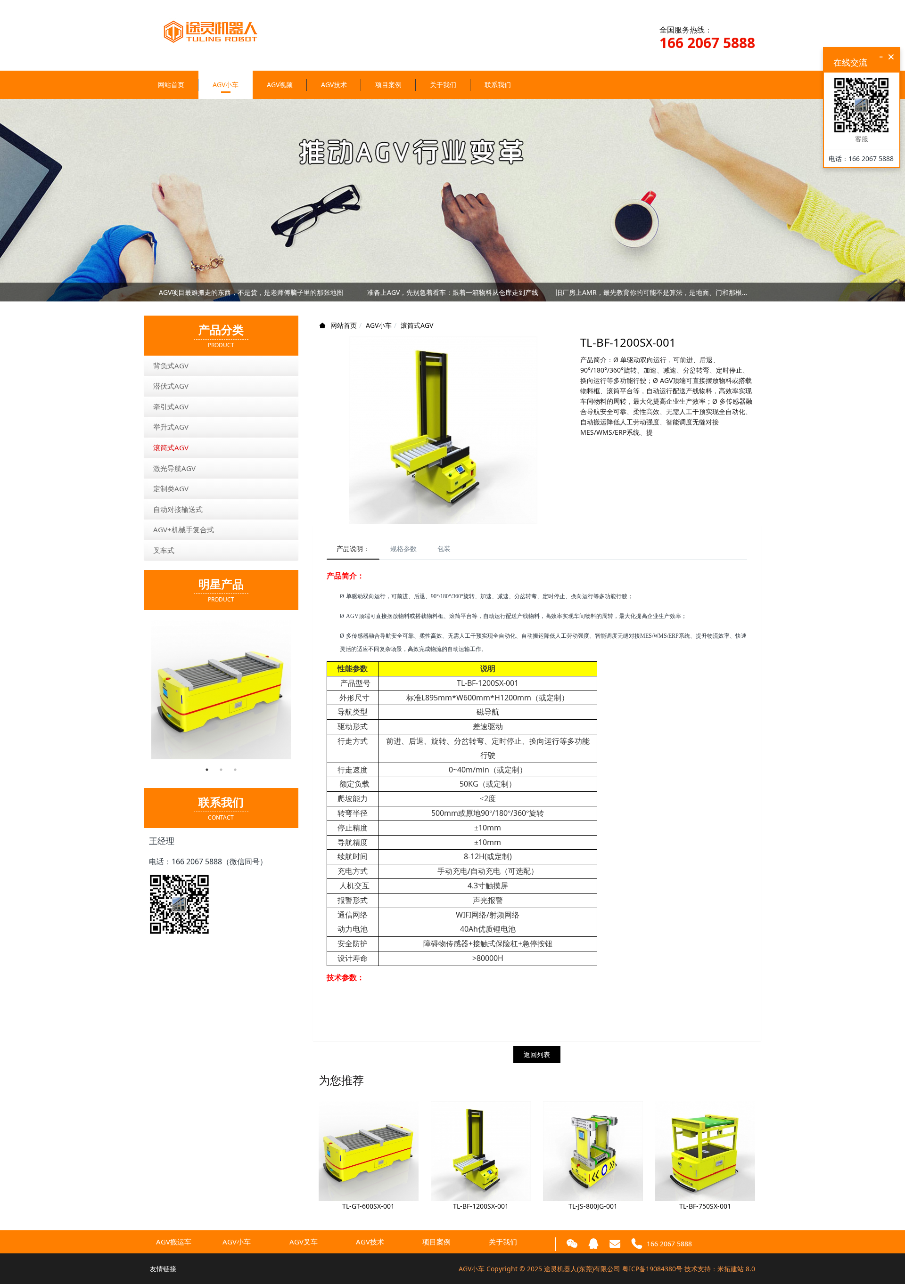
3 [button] (235, 769)
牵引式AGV (171, 406)
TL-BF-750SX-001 (705, 1206)
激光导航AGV (174, 468)
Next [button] (750, 292)
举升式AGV (171, 426)
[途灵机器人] (218, 24)
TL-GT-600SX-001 (368, 1206)
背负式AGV (171, 365)
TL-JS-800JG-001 (592, 1206)
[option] (221, 689)
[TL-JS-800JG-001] (593, 1150)
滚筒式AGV (417, 325)
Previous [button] (154, 292)
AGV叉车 (303, 1241)
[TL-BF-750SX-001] (705, 1150)
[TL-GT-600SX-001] (369, 1150)
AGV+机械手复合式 (183, 529)
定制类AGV (171, 488)
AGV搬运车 (173, 1241)
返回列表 (537, 1054)
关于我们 (443, 84)
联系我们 (498, 84)
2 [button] (221, 769)
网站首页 (171, 84)
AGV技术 (334, 84)
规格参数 (403, 548)
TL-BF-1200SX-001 (481, 1206)
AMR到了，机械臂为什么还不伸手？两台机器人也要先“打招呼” (251, 294)
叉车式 (163, 550)
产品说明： (353, 548)
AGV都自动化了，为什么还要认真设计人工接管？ (452, 294)
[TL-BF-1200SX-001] (481, 1150)
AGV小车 (226, 84)
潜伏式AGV (171, 385)
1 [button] (207, 769)
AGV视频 (280, 84)
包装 (444, 548)
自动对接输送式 (178, 509)
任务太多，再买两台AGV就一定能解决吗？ (654, 294)
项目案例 (388, 84)
